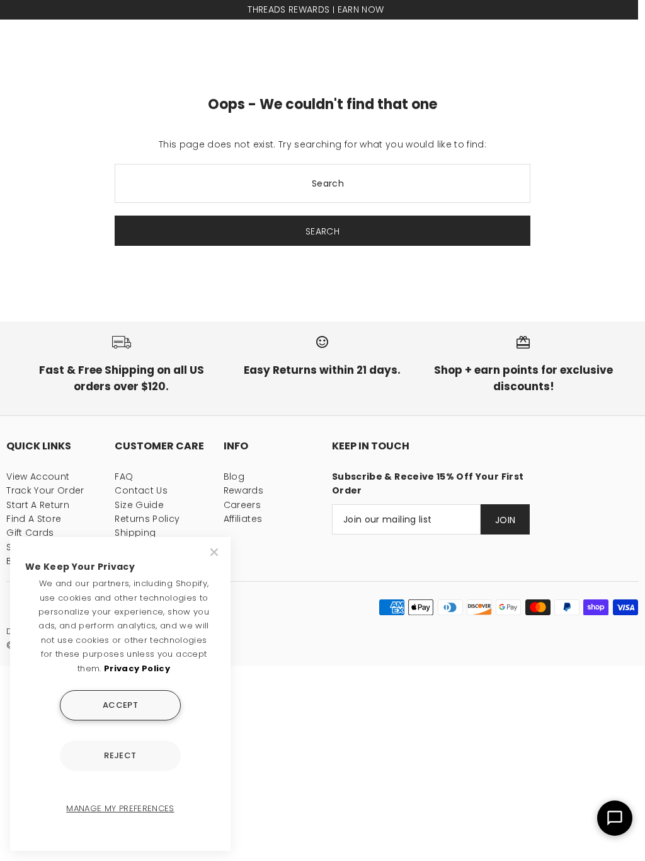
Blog (234, 476)
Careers (242, 505)
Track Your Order (45, 490)
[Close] (215, 552)
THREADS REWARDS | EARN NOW (316, 9)
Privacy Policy (137, 668)
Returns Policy (147, 518)
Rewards (243, 490)
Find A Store (33, 518)
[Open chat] (614, 818)
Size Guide (139, 505)
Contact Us (141, 490)
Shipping (135, 532)
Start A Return (37, 505)
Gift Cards (30, 532)
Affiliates (243, 518)
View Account (37, 476)
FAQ (124, 476)
